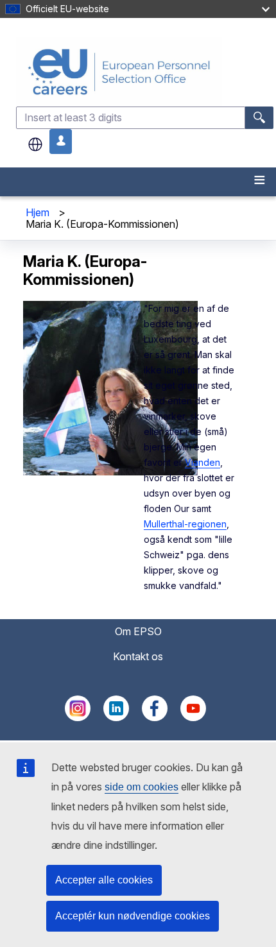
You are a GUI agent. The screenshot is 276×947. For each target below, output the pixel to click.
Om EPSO (138, 631)
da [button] (35, 144)
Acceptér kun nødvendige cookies (132, 915)
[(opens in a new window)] (78, 717)
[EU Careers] (144, 71)
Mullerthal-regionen (185, 523)
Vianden (202, 462)
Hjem (37, 212)
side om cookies (141, 786)
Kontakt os (138, 656)
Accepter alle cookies (104, 879)
